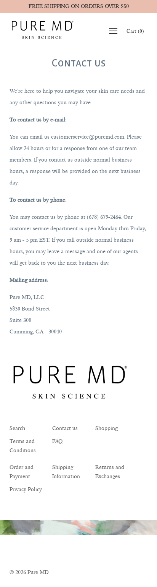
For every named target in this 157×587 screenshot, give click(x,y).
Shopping (106, 428)
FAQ (57, 441)
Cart (135, 31)
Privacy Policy (26, 489)
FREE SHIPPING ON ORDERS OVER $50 (79, 6)
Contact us (65, 428)
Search (17, 428)
